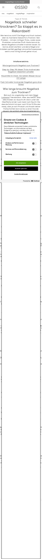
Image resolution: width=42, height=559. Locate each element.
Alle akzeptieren (21, 163)
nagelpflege (20, 13)
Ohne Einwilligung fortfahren (30, 114)
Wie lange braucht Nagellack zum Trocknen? (21, 65)
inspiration (31, 13)
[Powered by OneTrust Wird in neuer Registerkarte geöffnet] (31, 181)
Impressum (27, 133)
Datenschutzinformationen (13, 133)
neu (3, 13)
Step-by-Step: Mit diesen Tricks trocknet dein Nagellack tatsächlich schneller (21, 70)
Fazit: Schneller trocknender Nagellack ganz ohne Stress (21, 83)
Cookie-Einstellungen (21, 174)
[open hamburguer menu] (3, 7)
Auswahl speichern (21, 168)
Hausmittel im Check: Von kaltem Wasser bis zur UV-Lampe (21, 77)
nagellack (10, 13)
